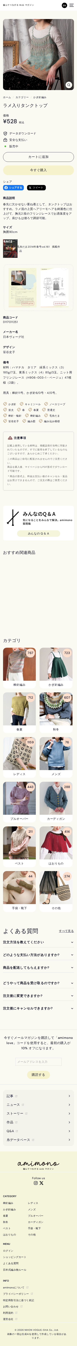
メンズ (32, 1209)
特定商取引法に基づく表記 (18, 1300)
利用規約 (8, 1312)
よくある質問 (11, 1263)
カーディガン (36, 1222)
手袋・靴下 (34, 1228)
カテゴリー (22, 97)
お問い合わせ (11, 1306)
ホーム (7, 97)
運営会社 (8, 1319)
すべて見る (66, 931)
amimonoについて (14, 1287)
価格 (6, 115)
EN (64, 5)
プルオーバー (36, 1215)
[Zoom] (69, 85)
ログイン (8, 1250)
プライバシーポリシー (16, 1293)
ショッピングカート (14, 1257)
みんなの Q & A (38, 533)
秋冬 (5, 1222)
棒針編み (8, 1203)
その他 (32, 1234)
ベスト (7, 1228)
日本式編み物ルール (14, 1269)
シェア (7, 182)
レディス (33, 1203)
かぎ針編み (40, 97)
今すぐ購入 (38, 170)
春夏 (5, 1215)
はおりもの (9, 1234)
